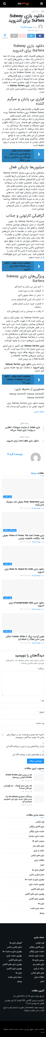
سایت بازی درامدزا (36, 836)
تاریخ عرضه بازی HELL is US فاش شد (28, 996)
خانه (42, 11)
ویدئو (42, 913)
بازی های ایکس (37, 855)
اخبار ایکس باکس (36, 874)
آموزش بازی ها (38, 869)
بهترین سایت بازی (36, 884)
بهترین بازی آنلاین (36, 898)
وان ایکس (35, 11)
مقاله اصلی (39, 411)
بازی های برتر (38, 845)
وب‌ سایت (40, 723)
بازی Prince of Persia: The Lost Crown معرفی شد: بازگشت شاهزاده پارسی (23, 537)
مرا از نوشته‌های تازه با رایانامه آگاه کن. (28, 754)
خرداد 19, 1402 (24, 508)
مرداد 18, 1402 (26, 792)
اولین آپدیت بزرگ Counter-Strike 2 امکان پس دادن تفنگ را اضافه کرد (25, 638)
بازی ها (41, 903)
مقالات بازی (39, 860)
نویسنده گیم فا (26, 27)
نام (42, 700)
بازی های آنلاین (37, 889)
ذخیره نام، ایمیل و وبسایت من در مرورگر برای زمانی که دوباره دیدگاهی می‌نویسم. (25, 736)
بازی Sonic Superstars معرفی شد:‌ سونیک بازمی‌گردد (25, 503)
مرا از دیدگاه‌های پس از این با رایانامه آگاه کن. (25, 746)
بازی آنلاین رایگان (10, 530)
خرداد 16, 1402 (32, 30)
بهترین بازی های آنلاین (34, 894)
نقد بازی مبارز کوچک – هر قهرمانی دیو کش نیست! (18, 787)
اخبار (42, 865)
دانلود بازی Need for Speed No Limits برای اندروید (24, 570)
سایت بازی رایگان (36, 831)
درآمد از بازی (39, 850)
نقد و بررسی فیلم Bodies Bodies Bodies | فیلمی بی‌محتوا (19, 776)
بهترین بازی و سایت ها (34, 879)
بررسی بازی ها (38, 840)
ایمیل (41, 712)
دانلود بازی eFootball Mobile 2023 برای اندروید (26, 604)
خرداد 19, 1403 (26, 805)
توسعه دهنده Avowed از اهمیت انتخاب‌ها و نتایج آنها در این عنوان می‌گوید (23, 1009)
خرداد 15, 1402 (26, 781)
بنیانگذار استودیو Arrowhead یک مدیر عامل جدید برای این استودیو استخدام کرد (18, 799)
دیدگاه (40, 668)
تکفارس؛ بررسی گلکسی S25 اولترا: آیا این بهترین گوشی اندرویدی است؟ (24, 1002)
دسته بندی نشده (37, 908)
